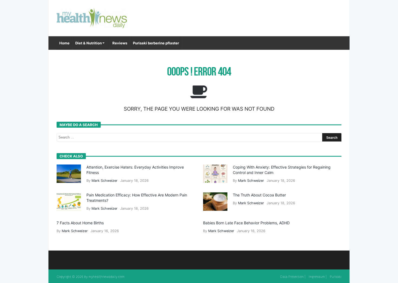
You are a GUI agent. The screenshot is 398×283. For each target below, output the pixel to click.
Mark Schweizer (105, 181)
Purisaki (335, 277)
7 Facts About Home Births (80, 223)
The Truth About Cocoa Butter (259, 195)
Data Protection (292, 277)
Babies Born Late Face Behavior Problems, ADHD (246, 223)
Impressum (317, 277)
